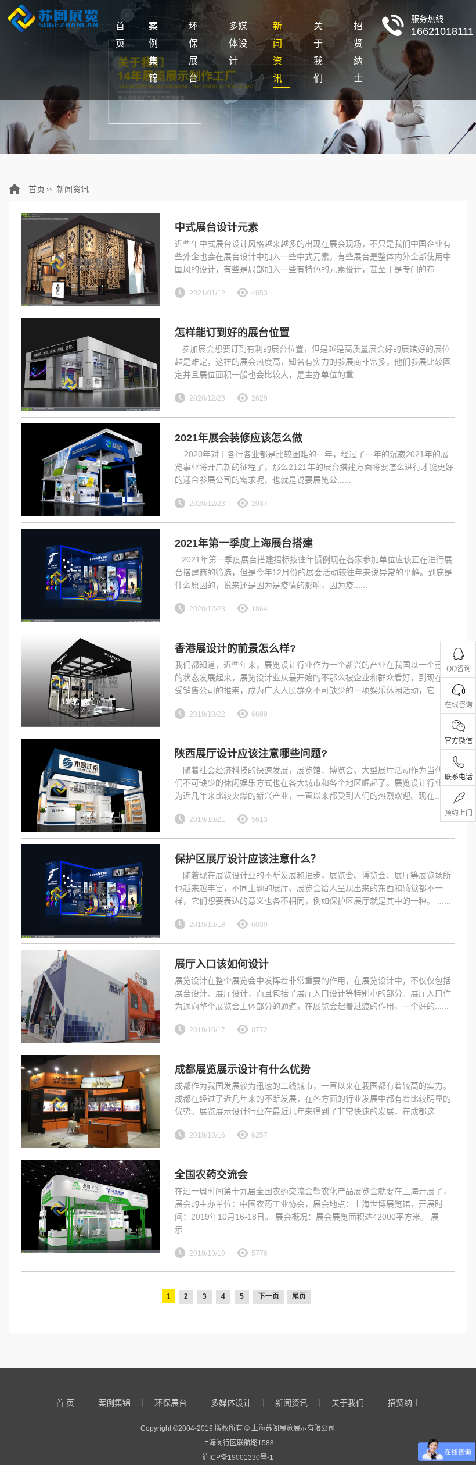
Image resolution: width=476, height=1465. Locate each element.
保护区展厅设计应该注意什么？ (248, 859)
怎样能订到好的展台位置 (232, 332)
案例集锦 (153, 52)
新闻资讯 (277, 52)
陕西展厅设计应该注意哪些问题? (251, 754)
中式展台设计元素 (216, 227)
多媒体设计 (238, 43)
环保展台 (193, 52)
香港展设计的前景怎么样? (235, 648)
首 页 (120, 34)
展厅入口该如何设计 (222, 964)
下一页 (268, 1296)
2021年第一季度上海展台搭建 (244, 543)
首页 (36, 189)
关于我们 (318, 52)
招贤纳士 (358, 52)
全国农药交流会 (211, 1175)
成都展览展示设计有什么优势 (243, 1069)
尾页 (299, 1296)
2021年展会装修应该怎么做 (238, 438)
